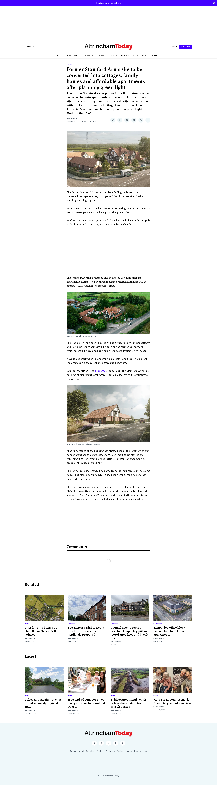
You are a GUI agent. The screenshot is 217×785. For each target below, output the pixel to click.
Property (102, 55)
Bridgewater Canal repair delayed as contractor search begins (129, 703)
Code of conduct (124, 751)
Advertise (156, 55)
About (145, 55)
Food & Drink (71, 55)
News (27, 624)
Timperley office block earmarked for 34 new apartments (169, 631)
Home (58, 55)
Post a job (110, 751)
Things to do (87, 55)
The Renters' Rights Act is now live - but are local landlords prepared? (86, 631)
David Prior (72, 118)
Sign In (174, 47)
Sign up (73, 751)
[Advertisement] (108, 23)
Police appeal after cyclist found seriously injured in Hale (43, 703)
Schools (125, 55)
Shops (114, 55)
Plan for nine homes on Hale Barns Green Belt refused (41, 631)
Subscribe (185, 47)
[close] (214, 3)
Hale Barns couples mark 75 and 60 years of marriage (172, 701)
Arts (135, 55)
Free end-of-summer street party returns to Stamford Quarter (87, 703)
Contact (100, 751)
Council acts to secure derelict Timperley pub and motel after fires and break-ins (130, 633)
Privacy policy (140, 751)
